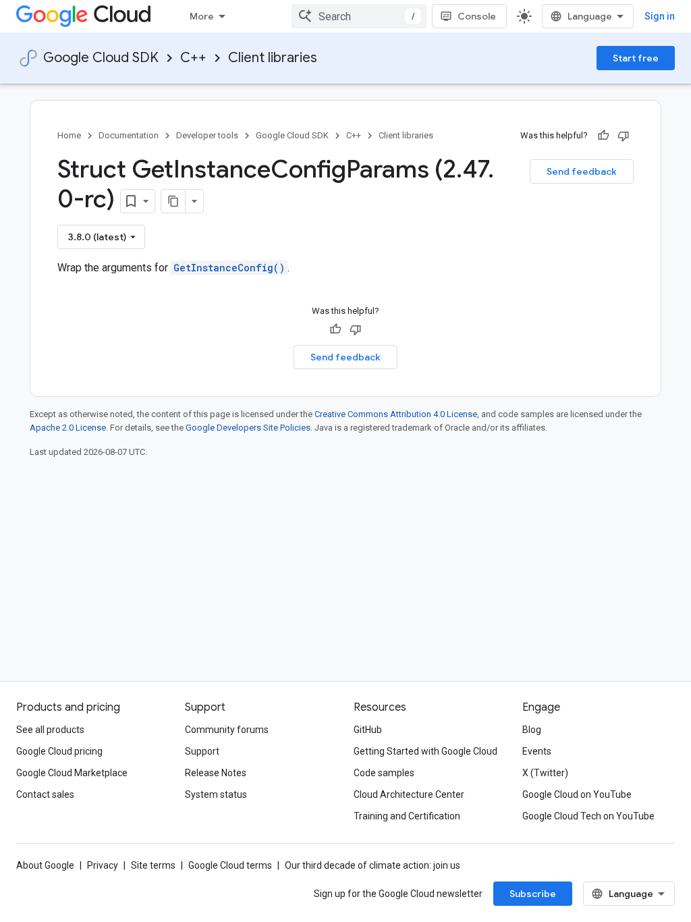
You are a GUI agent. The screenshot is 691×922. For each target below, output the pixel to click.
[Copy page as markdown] (173, 201)
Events (536, 751)
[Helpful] (603, 136)
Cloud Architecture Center (409, 794)
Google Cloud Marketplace (72, 772)
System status (216, 794)
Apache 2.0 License (68, 428)
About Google (45, 865)
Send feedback (582, 171)
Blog (531, 729)
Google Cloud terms (230, 865)
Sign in (659, 16)
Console (477, 16)
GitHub (368, 729)
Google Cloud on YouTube (577, 794)
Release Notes (215, 772)
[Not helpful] (623, 136)
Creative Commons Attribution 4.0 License (395, 414)
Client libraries (272, 57)
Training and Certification (407, 816)
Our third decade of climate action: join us (372, 865)
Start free (636, 58)
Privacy (102, 865)
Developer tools (207, 135)
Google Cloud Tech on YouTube (588, 816)
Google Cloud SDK (101, 57)
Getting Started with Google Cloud (425, 751)
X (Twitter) (545, 772)
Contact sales (45, 794)
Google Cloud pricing (59, 751)
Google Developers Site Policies (248, 428)
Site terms (153, 865)
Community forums (227, 729)
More (202, 16)
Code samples (384, 772)
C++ (193, 57)
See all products (50, 729)
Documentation (129, 135)
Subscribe (532, 894)
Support (202, 751)
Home (69, 135)
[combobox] (359, 16)
